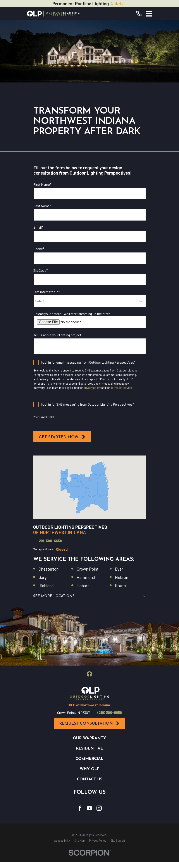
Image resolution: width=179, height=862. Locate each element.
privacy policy (92, 387)
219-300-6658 (50, 541)
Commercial (89, 759)
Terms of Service (121, 387)
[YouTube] (89, 808)
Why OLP (90, 769)
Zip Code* (40, 270)
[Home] (53, 14)
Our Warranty (89, 738)
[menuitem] (62, 841)
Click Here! (119, 3)
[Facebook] (80, 808)
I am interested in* (46, 292)
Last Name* (42, 206)
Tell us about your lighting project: (58, 335)
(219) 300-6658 (109, 712)
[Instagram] (99, 808)
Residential (89, 748)
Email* (38, 227)
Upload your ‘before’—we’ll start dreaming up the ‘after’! (72, 314)
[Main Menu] (149, 14)
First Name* (42, 184)
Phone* (38, 249)
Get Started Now (59, 437)
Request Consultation (86, 724)
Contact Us (89, 779)
